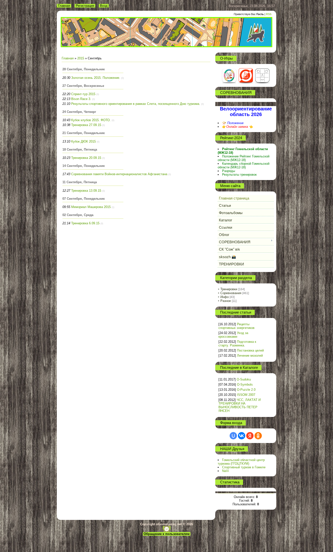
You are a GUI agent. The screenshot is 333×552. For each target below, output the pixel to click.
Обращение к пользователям (167, 534)
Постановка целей (250, 350)
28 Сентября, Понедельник (83, 69)
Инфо (224, 297)
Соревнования (230, 293)
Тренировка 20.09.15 (86, 158)
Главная (64, 6)
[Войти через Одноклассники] (258, 435)
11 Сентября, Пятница (79, 182)
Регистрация (85, 6)
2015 (80, 58)
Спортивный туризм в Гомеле (243, 467)
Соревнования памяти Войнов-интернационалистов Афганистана (119, 174)
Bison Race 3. (81, 99)
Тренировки (228, 289)
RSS (268, 14)
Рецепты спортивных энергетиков (236, 326)
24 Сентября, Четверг (79, 112)
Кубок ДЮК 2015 (83, 141)
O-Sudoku (244, 379)
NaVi (225, 471)
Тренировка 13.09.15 (86, 190)
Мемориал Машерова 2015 (91, 207)
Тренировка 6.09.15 (85, 223)
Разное (225, 301)
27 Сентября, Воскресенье (83, 86)
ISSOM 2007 (246, 395)
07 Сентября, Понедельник (83, 198)
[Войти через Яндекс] (250, 435)
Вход (104, 6)
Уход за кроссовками (233, 334)
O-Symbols (245, 384)
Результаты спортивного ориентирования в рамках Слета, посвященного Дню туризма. (135, 104)
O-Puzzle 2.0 (246, 389)
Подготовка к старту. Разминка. (237, 343)
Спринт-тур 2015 (83, 94)
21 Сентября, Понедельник (83, 133)
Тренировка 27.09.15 (86, 125)
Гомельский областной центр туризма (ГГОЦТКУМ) (241, 461)
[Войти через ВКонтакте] (241, 435)
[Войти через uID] (233, 435)
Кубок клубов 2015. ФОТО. (91, 120)
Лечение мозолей (250, 355)
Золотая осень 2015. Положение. (95, 78)
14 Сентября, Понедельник (83, 166)
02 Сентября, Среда (77, 215)
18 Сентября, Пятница (79, 149)
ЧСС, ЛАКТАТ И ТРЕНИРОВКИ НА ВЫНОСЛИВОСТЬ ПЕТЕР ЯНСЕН (239, 405)
